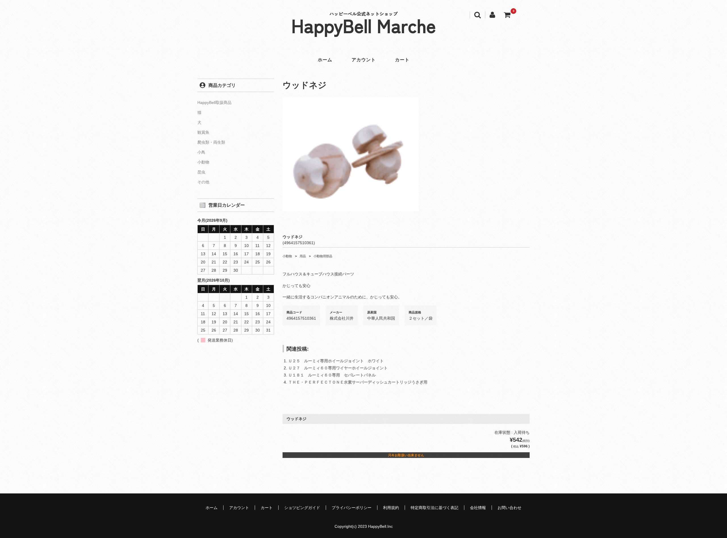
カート (402, 59)
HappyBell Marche (363, 25)
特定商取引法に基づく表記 (434, 507)
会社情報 (478, 507)
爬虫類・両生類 (211, 142)
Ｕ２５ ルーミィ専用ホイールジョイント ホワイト (336, 361)
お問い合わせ (509, 507)
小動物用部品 (323, 256)
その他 (203, 182)
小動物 (287, 256)
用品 (303, 256)
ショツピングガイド (302, 507)
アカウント (364, 59)
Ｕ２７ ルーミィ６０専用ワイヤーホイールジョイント (338, 368)
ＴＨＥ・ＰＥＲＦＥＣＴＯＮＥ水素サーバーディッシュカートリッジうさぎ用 (357, 382)
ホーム (325, 59)
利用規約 (391, 507)
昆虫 (201, 172)
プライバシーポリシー (351, 507)
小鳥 (201, 152)
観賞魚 (203, 132)
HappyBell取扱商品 (214, 102)
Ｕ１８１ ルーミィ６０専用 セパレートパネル (332, 375)
